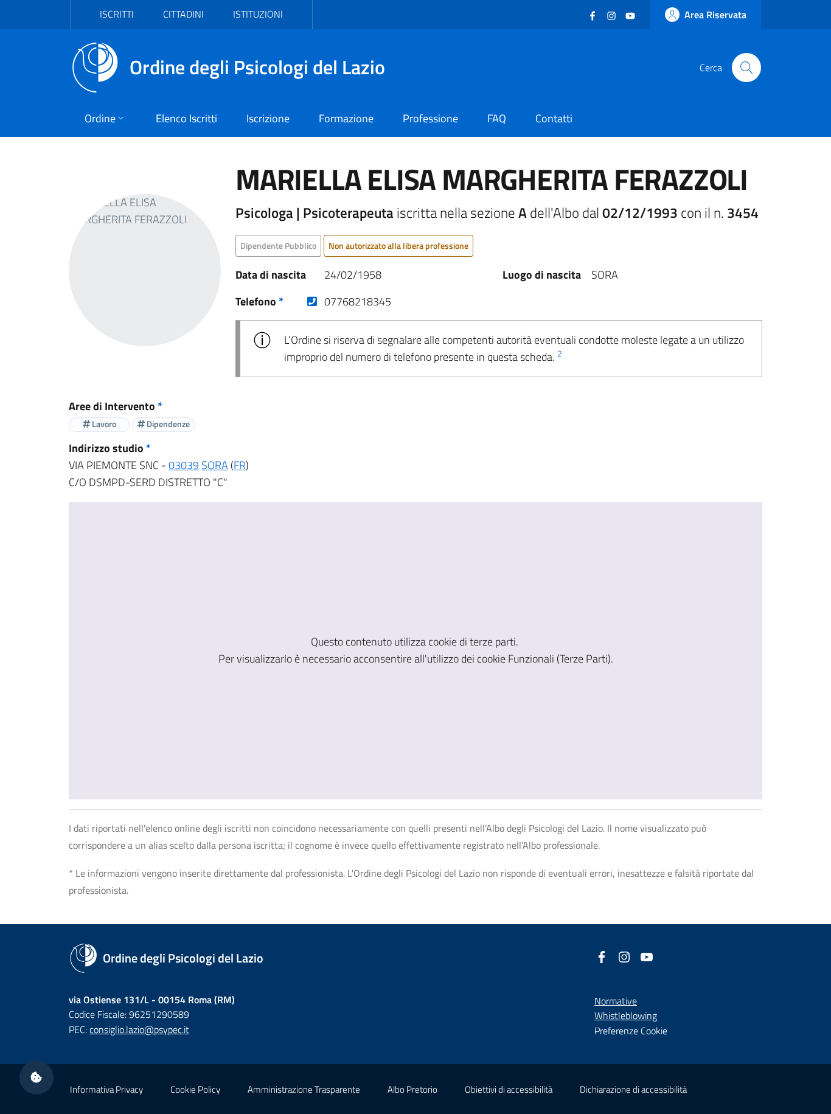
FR (240, 465)
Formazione (346, 118)
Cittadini (183, 14)
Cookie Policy (195, 1089)
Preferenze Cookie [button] (630, 1030)
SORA (214, 465)
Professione (430, 118)
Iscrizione (268, 118)
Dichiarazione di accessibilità (633, 1089)
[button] (36, 1077)
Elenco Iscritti (186, 118)
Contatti (553, 118)
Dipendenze (167, 423)
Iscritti (117, 14)
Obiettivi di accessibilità (508, 1089)
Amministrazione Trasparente (304, 1089)
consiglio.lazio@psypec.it (139, 1029)
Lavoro (103, 423)
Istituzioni (258, 14)
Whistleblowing (625, 1015)
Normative (615, 1001)
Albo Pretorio (412, 1089)
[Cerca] (746, 67)
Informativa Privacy (106, 1089)
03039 (184, 465)
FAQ (496, 118)
